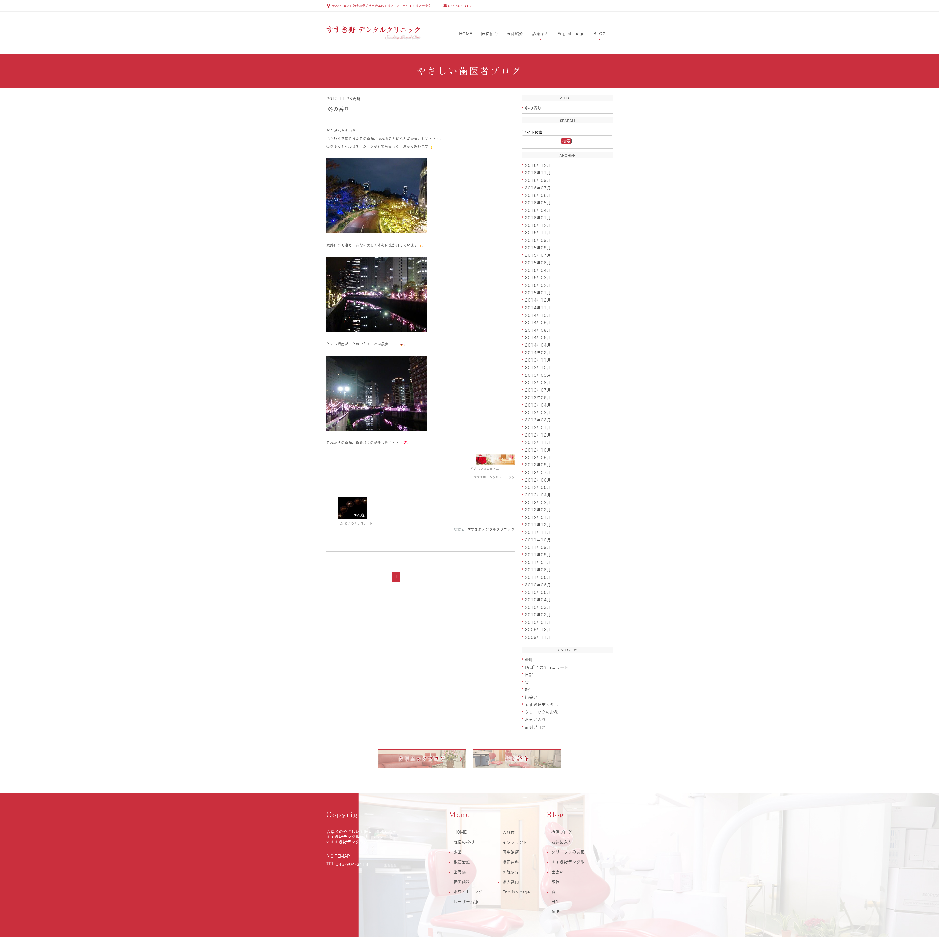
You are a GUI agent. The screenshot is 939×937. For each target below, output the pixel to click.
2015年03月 (538, 278)
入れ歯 (509, 832)
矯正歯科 (511, 862)
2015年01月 (538, 293)
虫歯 (458, 852)
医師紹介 (515, 34)
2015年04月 (538, 270)
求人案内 (511, 882)
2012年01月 (538, 517)
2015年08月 (538, 248)
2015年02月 (538, 285)
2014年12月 (538, 300)
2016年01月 (538, 218)
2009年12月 (538, 630)
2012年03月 (538, 502)
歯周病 (460, 872)
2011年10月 (538, 540)
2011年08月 (538, 555)
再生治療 (511, 852)
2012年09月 (538, 457)
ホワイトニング (468, 892)
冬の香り (338, 109)
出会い (531, 697)
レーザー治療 (466, 902)
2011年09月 (538, 547)
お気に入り (535, 720)
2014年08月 (538, 330)
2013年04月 (538, 405)
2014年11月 (538, 308)
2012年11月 (538, 442)
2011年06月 (538, 570)
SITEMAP (340, 856)
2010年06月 (538, 585)
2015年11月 (538, 233)
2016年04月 (538, 210)
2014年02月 (538, 352)
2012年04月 (538, 495)
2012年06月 (538, 480)
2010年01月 (538, 622)
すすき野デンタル (541, 704)
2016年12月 (538, 165)
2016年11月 (538, 173)
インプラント (515, 842)
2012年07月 (538, 472)
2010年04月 (538, 600)
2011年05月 (538, 577)
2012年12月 (538, 435)
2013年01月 (538, 428)
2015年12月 (538, 225)
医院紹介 (489, 34)
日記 (529, 675)
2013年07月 (538, 390)
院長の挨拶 (464, 842)
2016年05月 (538, 203)
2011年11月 (538, 532)
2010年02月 (538, 615)
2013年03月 (538, 412)
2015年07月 (538, 255)
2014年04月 (538, 345)
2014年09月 (538, 323)
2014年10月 (538, 315)
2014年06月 (538, 338)
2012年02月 (538, 510)
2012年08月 (538, 465)
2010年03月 (538, 607)
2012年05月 (538, 487)
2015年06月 (538, 263)
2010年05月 (538, 592)
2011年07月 (538, 562)
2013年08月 (538, 383)
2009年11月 (538, 637)
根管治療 (462, 862)
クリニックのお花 (541, 712)
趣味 (529, 660)
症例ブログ (535, 727)
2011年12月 (538, 525)
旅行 (529, 690)
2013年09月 (538, 375)
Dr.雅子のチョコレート (547, 667)
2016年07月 (538, 188)
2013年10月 (538, 368)
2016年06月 (538, 195)
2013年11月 (538, 360)
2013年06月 (538, 397)
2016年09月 (538, 180)
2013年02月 (538, 420)
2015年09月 (538, 240)
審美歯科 (462, 882)
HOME (465, 34)
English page (571, 34)
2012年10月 (538, 450)
